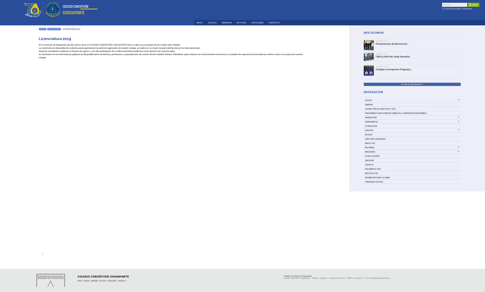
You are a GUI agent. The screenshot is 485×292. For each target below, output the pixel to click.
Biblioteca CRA (371, 173)
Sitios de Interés (372, 156)
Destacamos (54, 29)
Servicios (369, 130)
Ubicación (369, 160)
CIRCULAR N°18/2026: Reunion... (393, 56)
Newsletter (370, 143)
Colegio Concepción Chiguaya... (394, 69)
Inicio (200, 23)
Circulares (257, 23)
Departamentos (371, 121)
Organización (371, 117)
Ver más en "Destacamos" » (412, 84)
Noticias (241, 23)
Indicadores (370, 151)
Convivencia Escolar (374, 181)
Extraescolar (371, 126)
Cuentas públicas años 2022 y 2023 (380, 108)
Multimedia (369, 147)
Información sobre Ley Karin (377, 177)
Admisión (227, 23)
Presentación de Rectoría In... (392, 44)
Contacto (274, 23)
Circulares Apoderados (375, 138)
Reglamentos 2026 (373, 169)
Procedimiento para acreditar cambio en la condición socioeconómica (396, 113)
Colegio (212, 23)
